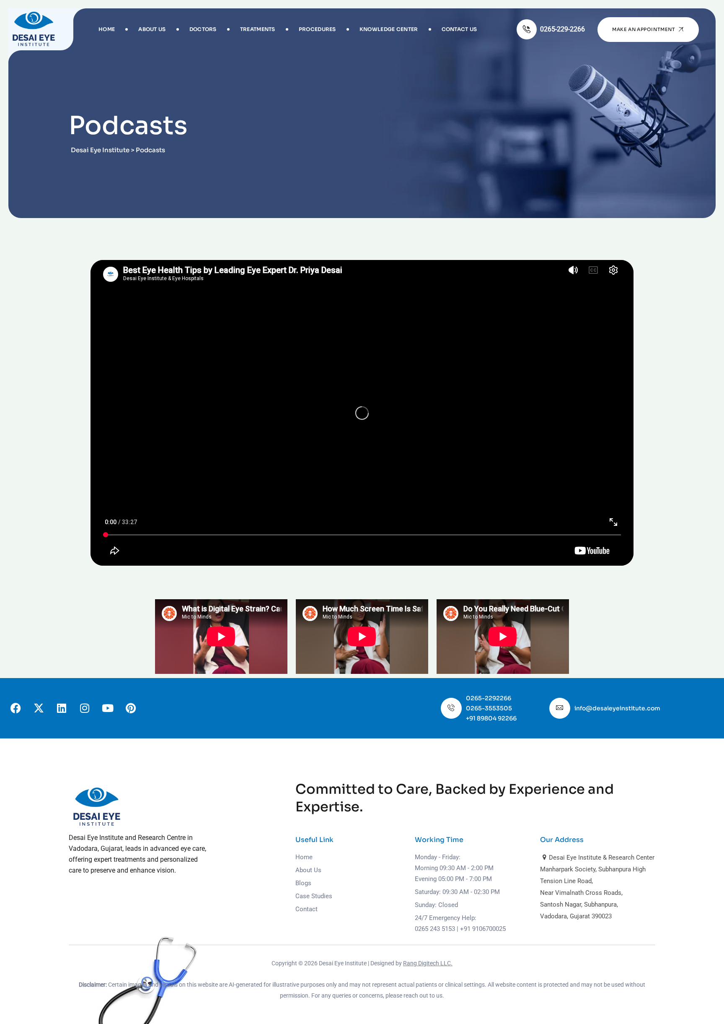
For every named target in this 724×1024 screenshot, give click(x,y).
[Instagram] (84, 708)
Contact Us (459, 29)
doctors (203, 29)
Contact (306, 909)
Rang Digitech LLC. (427, 963)
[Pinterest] (130, 708)
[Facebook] (15, 708)
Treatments (257, 29)
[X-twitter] (38, 708)
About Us (151, 29)
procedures (317, 29)
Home (106, 29)
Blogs (303, 883)
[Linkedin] (61, 708)
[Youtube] (107, 708)
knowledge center (388, 29)
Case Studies (313, 896)
